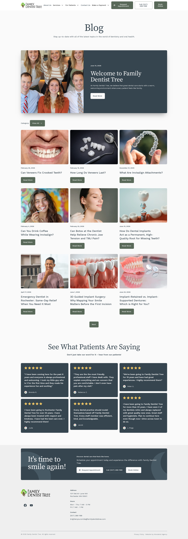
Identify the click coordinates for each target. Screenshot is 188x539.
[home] (31, 5)
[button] (58, 5)
